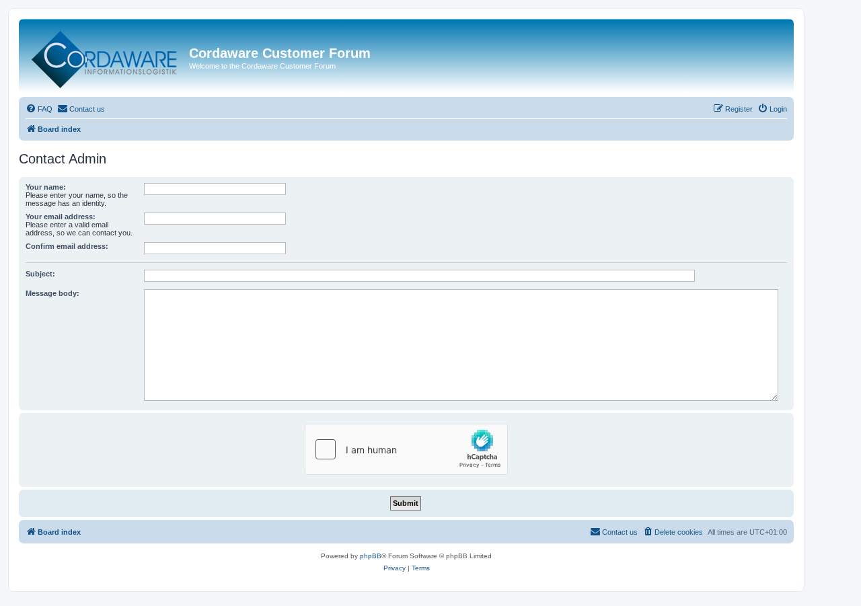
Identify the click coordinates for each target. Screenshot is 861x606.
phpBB (370, 556)
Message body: (52, 293)
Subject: (40, 274)
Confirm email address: (67, 246)
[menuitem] (39, 109)
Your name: (46, 187)
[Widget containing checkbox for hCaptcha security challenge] (406, 449)
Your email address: (61, 217)
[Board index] (105, 56)
